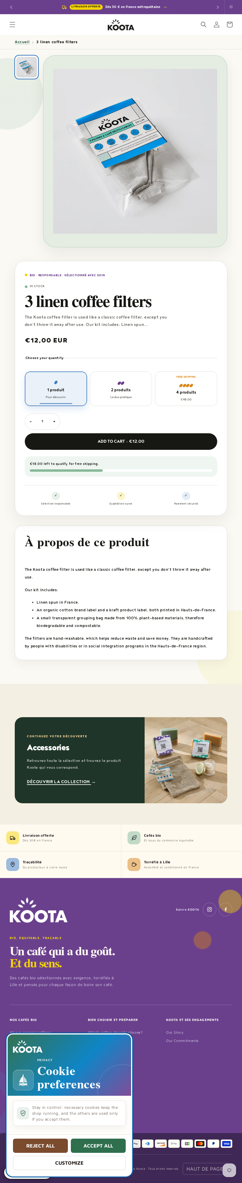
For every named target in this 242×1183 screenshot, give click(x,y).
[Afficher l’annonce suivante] (217, 7)
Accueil (22, 41)
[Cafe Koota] (39, 910)
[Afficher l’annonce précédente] (11, 7)
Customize (69, 1163)
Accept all (98, 1146)
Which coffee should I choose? (115, 1032)
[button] (203, 24)
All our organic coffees (30, 1032)
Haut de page (207, 1169)
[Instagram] (209, 909)
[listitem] (26, 67)
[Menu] (12, 24)
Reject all (40, 1146)
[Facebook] (225, 909)
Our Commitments (182, 1040)
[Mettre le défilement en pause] (230, 7)
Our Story (174, 1032)
